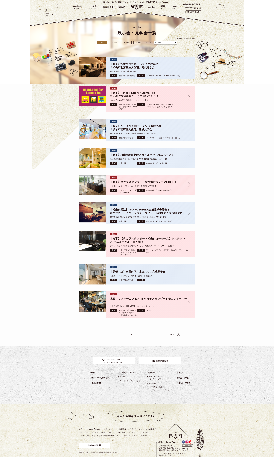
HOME (92, 373)
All (102, 42)
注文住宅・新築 (157, 387)
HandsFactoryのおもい (78, 7)
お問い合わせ (195, 12)
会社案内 (151, 7)
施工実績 (152, 383)
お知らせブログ (174, 7)
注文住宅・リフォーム (127, 373)
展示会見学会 (162, 7)
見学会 (138, 42)
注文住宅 (123, 376)
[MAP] (183, 453)
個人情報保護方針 (187, 445)
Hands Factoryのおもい (99, 378)
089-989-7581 (191, 4)
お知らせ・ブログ (183, 383)
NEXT (173, 335)
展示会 (114, 42)
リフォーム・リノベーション (131, 381)
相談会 (126, 42)
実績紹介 (121, 7)
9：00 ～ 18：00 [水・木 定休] (113, 360)
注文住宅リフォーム (93, 7)
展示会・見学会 (183, 378)
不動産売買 (107, 7)
